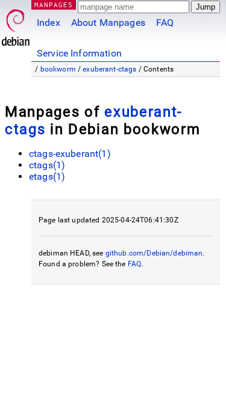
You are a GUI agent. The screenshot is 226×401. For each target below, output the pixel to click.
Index (48, 22)
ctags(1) (47, 165)
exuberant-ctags (109, 69)
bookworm (58, 69)
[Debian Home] (16, 24)
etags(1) (47, 176)
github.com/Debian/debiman (154, 253)
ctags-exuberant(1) (70, 153)
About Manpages (108, 22)
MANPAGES (53, 4)
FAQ (165, 22)
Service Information (79, 53)
